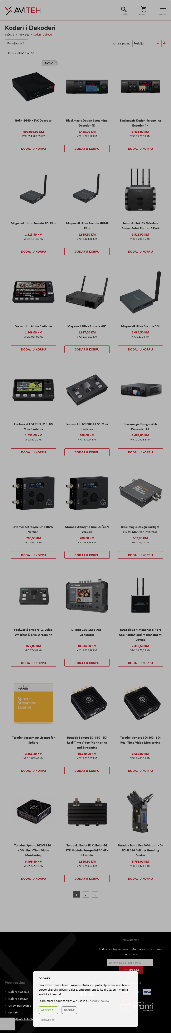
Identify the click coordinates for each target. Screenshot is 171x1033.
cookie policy (99, 1001)
